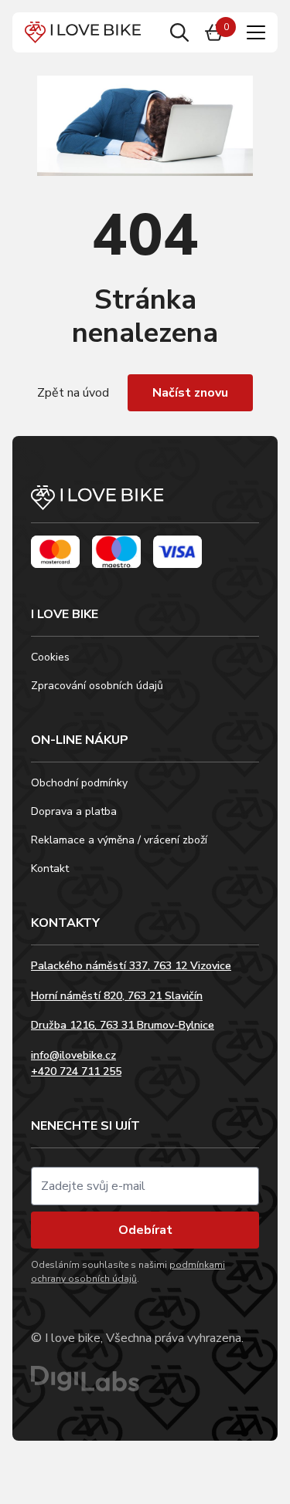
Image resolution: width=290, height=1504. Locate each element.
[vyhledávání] (179, 32)
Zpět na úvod (73, 392)
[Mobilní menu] (256, 32)
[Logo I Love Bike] (83, 32)
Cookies (50, 657)
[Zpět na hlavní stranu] (145, 504)
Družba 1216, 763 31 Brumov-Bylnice (122, 1025)
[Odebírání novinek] (145, 1186)
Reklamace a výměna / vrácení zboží (119, 840)
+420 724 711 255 (76, 1071)
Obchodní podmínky (79, 783)
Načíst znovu (190, 392)
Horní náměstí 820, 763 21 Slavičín (117, 996)
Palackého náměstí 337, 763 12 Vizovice (131, 965)
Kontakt (50, 868)
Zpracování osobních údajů (97, 685)
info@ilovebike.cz (73, 1055)
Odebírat (145, 1230)
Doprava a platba (74, 811)
